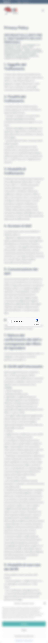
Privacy (34, 324)
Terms (38, 324)
